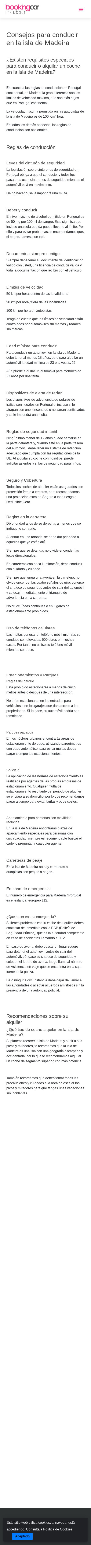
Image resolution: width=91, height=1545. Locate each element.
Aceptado (22, 1536)
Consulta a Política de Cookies (49, 1529)
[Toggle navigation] (81, 9)
